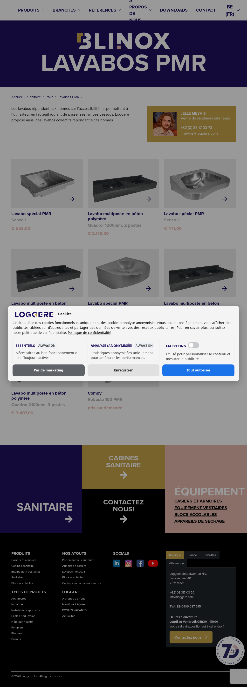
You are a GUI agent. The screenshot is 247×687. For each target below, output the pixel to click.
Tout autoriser (198, 370)
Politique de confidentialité (89, 332)
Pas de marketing (48, 370)
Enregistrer (123, 370)
